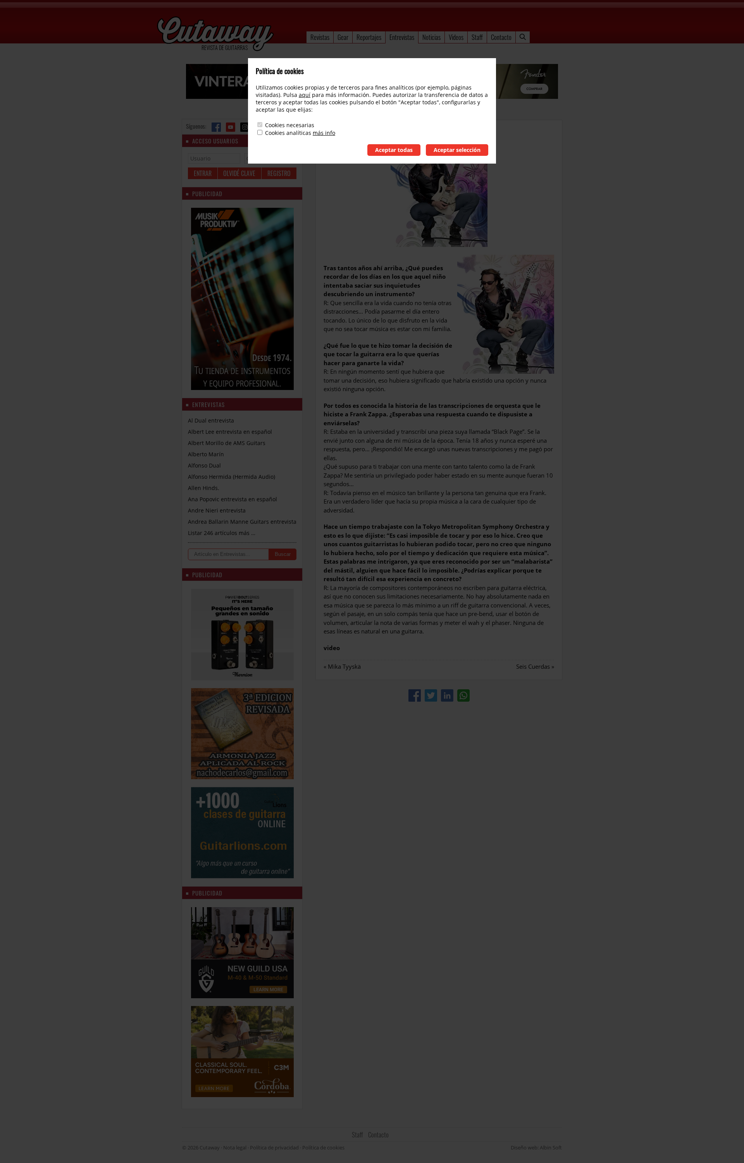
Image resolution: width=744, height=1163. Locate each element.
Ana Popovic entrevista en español (232, 499)
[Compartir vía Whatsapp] (463, 695)
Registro (279, 173)
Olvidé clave (239, 173)
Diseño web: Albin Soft (536, 1147)
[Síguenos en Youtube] (230, 127)
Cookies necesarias (289, 125)
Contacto (501, 37)
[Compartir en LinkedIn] (447, 695)
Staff (477, 37)
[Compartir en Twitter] (431, 695)
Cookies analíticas (288, 132)
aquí (304, 94)
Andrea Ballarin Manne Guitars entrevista (242, 521)
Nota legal (234, 1147)
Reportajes (368, 37)
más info (324, 132)
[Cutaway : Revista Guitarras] (215, 34)
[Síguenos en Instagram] (245, 127)
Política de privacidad (274, 1147)
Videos (456, 37)
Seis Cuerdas (533, 666)
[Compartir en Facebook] (414, 695)
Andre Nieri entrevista (217, 510)
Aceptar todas (394, 150)
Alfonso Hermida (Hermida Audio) (231, 476)
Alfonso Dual (204, 465)
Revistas (319, 37)
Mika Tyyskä (344, 666)
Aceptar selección (457, 150)
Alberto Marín (206, 454)
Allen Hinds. (203, 488)
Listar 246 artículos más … (221, 533)
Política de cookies (323, 1147)
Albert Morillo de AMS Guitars (226, 443)
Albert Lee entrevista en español (230, 431)
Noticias (431, 37)
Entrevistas (401, 37)
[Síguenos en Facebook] (216, 127)
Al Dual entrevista (211, 420)
